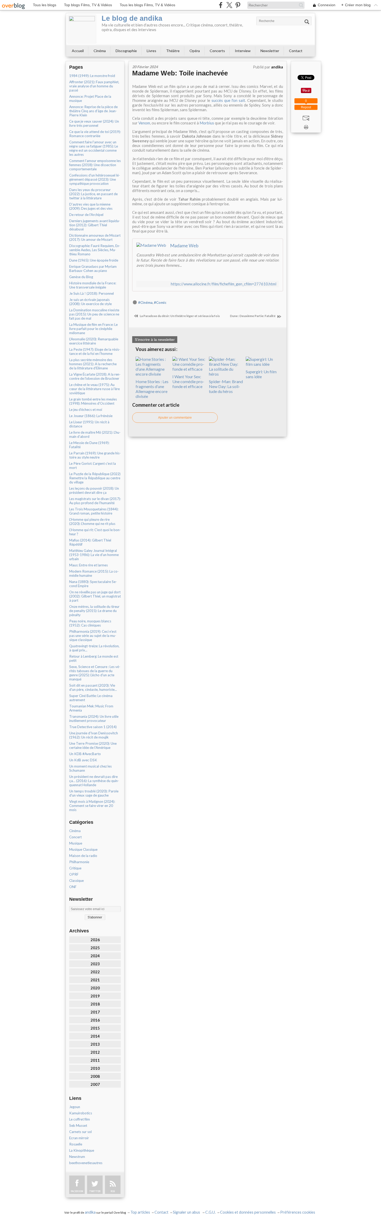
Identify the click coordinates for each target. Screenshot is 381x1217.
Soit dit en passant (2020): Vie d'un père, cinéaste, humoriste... (93, 687)
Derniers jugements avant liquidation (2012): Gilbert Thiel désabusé (94, 225)
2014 (95, 1036)
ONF (72, 887)
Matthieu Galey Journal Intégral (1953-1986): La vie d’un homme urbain (94, 554)
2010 (95, 1068)
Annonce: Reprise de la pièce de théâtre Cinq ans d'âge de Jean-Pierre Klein (93, 111)
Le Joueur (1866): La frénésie (90, 416)
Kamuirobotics (80, 1113)
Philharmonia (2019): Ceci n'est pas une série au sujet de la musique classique (92, 635)
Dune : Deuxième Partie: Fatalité (253, 316)
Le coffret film (79, 1119)
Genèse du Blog (81, 277)
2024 (95, 955)
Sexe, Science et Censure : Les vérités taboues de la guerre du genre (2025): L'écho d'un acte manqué (94, 673)
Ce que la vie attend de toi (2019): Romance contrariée (95, 134)
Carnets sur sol (80, 1132)
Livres (151, 50)
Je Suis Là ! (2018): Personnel (91, 293)
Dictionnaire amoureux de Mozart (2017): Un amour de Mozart (95, 237)
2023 (95, 963)
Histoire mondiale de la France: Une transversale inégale (92, 285)
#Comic (160, 302)
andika (90, 1212)
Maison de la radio (83, 856)
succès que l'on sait (228, 100)
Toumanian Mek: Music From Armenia (91, 708)
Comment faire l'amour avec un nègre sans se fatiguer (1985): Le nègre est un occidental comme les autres (93, 148)
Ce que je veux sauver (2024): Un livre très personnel (94, 123)
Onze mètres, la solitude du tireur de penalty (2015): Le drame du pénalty (94, 610)
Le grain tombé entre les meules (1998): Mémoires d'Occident (93, 401)
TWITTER (95, 1191)
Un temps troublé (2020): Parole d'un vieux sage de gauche (93, 793)
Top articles (140, 1212)
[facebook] (220, 5)
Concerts (217, 50)
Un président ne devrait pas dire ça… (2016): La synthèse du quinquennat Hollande (94, 781)
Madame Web (184, 245)
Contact (295, 50)
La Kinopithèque (81, 1150)
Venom (144, 123)
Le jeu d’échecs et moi (85, 409)
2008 (95, 1076)
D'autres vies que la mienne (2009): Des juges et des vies (90, 206)
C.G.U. (210, 1212)
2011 (95, 1060)
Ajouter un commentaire (175, 417)
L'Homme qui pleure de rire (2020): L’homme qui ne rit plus (92, 521)
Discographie (126, 50)
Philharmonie (79, 862)
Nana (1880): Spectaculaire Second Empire (93, 584)
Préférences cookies (297, 1212)
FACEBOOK (77, 1191)
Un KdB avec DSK (83, 760)
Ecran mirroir (79, 1138)
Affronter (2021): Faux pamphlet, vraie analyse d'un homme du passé (94, 86)
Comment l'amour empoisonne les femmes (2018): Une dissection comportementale (95, 165)
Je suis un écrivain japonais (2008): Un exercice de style (90, 302)
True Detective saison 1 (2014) (93, 727)
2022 (95, 971)
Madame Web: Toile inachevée (180, 73)
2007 (95, 1084)
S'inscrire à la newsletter (155, 339)
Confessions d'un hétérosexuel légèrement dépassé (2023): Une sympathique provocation (94, 179)
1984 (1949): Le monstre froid (92, 76)
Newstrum (77, 1157)
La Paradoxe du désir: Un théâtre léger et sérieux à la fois (179, 316)
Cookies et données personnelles (248, 1212)
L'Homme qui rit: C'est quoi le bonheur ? (95, 532)
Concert (75, 837)
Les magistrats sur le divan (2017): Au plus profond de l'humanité (95, 501)
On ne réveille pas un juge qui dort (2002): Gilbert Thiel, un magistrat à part (95, 596)
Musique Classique (83, 849)
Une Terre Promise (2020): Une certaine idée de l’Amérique (93, 745)
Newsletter (269, 50)
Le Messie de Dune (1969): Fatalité (89, 445)
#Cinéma (145, 302)
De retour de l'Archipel (86, 215)
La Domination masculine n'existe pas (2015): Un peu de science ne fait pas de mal (94, 314)
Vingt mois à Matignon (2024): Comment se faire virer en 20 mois (92, 805)
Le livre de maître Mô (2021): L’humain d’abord (95, 434)
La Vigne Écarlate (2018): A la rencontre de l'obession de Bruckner (95, 376)
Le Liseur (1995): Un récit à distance (89, 424)
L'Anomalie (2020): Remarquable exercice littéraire (93, 341)
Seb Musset (78, 1125)
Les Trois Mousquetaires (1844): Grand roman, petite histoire (93, 511)
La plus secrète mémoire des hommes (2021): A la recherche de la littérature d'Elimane (93, 364)
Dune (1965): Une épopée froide (93, 260)
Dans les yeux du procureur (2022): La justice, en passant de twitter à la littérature (93, 194)
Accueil (78, 50)
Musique (75, 843)
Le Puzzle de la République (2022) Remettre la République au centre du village (95, 478)
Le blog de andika (132, 18)
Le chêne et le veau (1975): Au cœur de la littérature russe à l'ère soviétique (94, 389)
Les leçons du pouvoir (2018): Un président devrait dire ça (94, 490)
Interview (243, 50)
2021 (95, 979)
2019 (95, 996)
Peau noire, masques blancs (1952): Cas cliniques (90, 623)
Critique (75, 868)
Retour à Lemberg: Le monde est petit (93, 658)
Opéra (194, 50)
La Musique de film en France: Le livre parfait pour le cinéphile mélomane (93, 328)
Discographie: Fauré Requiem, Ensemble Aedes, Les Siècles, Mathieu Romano (94, 250)
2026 (95, 939)
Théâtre (173, 50)
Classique (76, 880)
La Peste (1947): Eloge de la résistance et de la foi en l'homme (94, 351)
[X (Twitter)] (229, 5)
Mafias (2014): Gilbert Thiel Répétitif (90, 542)
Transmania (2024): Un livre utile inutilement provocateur (93, 718)
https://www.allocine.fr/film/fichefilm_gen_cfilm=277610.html (223, 284)
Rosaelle (75, 1144)
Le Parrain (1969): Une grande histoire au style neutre (95, 455)
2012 (95, 1052)
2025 (95, 947)
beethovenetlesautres (85, 1163)
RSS (113, 1191)
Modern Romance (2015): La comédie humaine (94, 573)
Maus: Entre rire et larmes (88, 565)
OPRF (74, 874)
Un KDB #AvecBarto (85, 754)
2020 (95, 988)
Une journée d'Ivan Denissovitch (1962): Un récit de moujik (93, 735)
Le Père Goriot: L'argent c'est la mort (92, 465)
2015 (95, 1028)
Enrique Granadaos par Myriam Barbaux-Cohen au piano (93, 268)
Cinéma (100, 50)
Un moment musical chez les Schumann (90, 768)
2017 (95, 1012)
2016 (95, 1020)
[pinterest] (238, 5)
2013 (95, 1044)
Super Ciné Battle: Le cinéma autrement (90, 698)
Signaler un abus (187, 1212)
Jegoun (74, 1107)
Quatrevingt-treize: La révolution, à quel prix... (94, 648)
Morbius (207, 123)
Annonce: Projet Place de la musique (90, 98)
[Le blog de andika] (81, 29)
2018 (95, 1004)
